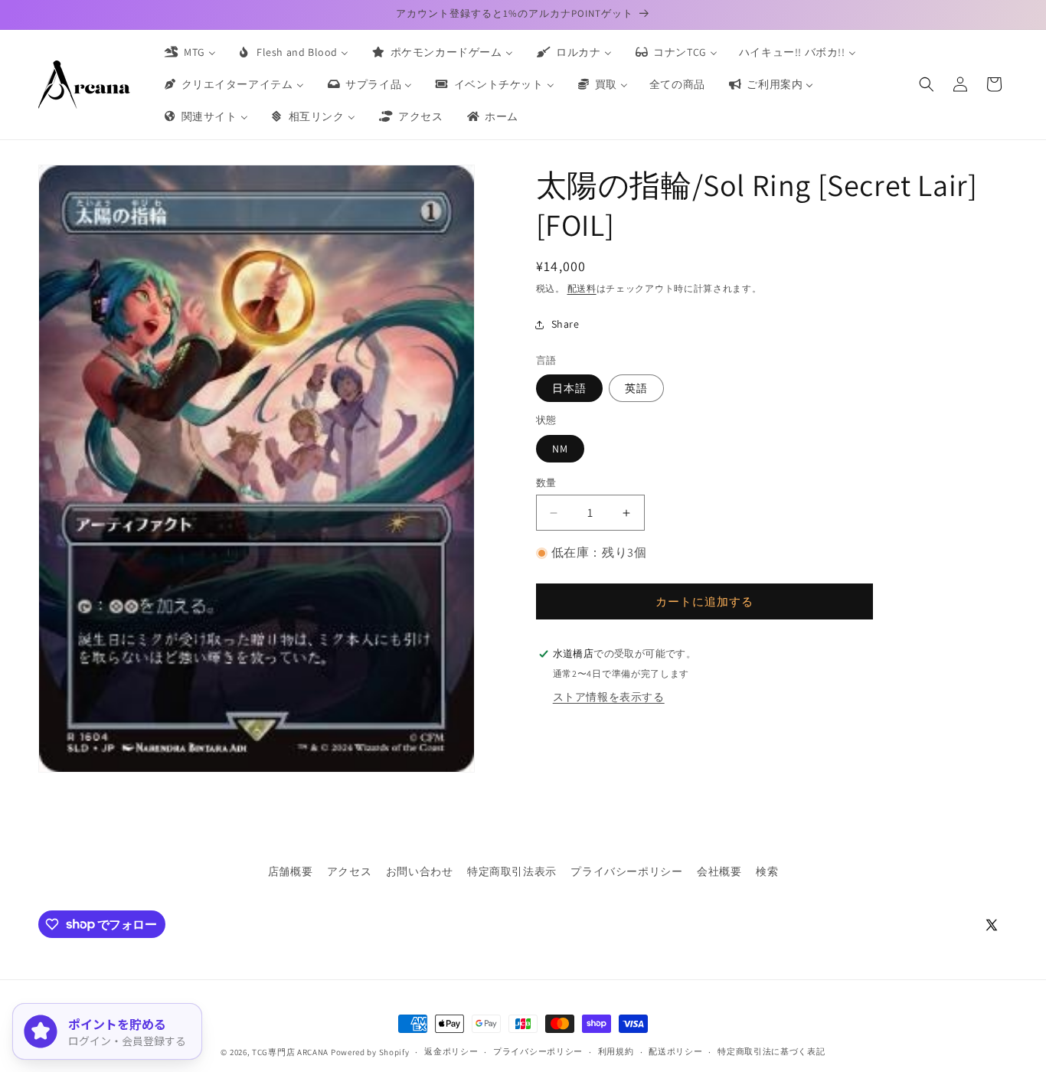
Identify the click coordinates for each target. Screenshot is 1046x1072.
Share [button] (565, 324)
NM (560, 449)
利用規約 (616, 1051)
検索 (767, 871)
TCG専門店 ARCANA (290, 1052)
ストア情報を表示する (609, 697)
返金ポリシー (451, 1051)
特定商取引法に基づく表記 (771, 1051)
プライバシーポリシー (626, 871)
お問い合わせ (419, 871)
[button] (926, 84)
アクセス (349, 871)
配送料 (582, 288)
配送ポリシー (675, 1051)
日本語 (569, 388)
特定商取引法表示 (512, 871)
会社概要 (719, 871)
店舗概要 (290, 871)
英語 (636, 388)
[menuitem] (189, 52)
